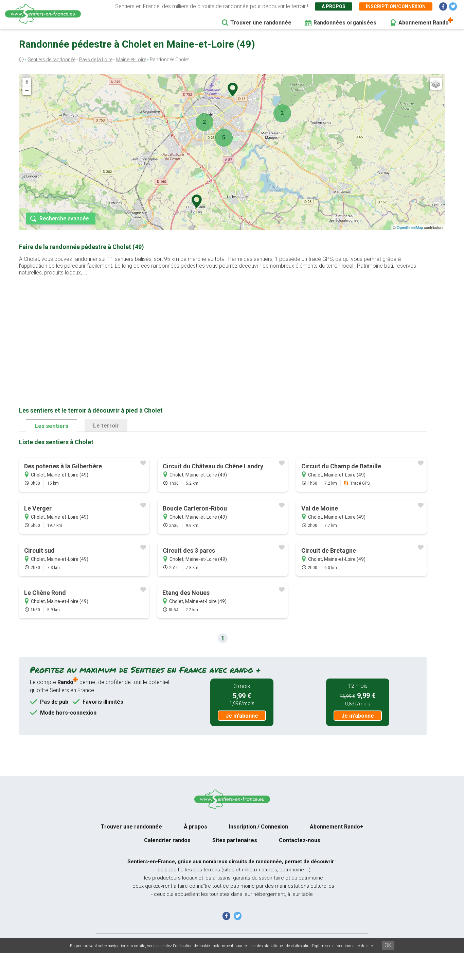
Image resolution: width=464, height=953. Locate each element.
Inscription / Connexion (258, 826)
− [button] (27, 90)
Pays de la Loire (95, 59)
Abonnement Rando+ (336, 826)
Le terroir (106, 425)
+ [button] (27, 81)
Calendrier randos (167, 840)
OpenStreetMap (410, 227)
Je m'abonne (242, 716)
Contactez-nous (299, 840)
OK (388, 945)
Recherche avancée (64, 218)
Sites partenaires (234, 840)
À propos (333, 6)
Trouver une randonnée (260, 22)
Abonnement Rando (423, 22)
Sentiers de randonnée (51, 59)
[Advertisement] (223, 330)
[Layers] (436, 84)
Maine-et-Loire (131, 59)
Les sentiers (51, 425)
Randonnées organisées (345, 22)
